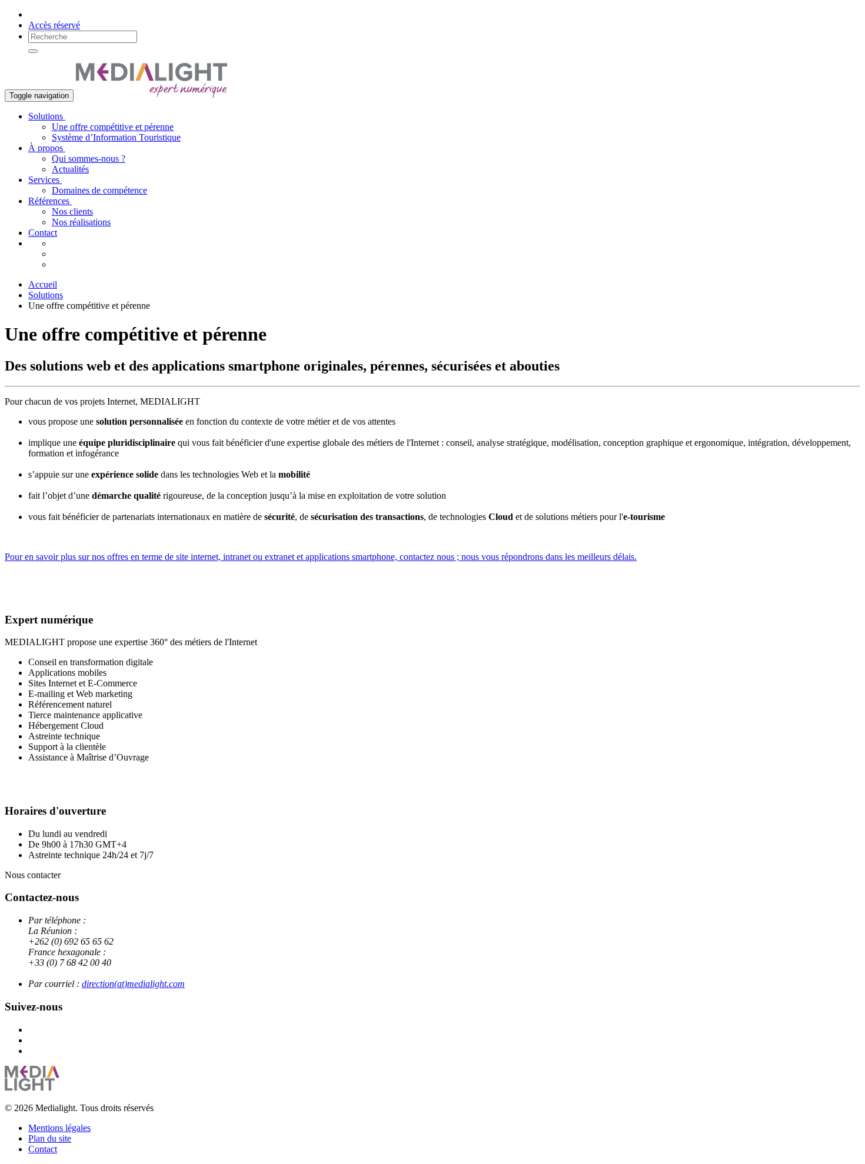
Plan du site (49, 1138)
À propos (46, 148)
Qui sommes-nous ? (88, 159)
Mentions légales (59, 1128)
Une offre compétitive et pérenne (113, 127)
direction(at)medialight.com (133, 984)
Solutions (46, 116)
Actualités (70, 169)
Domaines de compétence (99, 190)
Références (50, 201)
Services (45, 180)
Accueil (42, 284)
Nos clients (72, 211)
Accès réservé (54, 25)
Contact (42, 233)
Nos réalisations (81, 222)
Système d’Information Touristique (116, 137)
